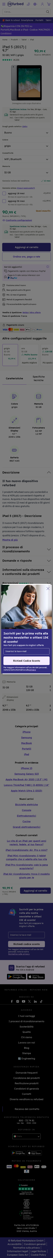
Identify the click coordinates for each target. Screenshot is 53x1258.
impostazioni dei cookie (17, 632)
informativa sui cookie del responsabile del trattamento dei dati (25, 643)
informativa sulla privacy (17, 638)
